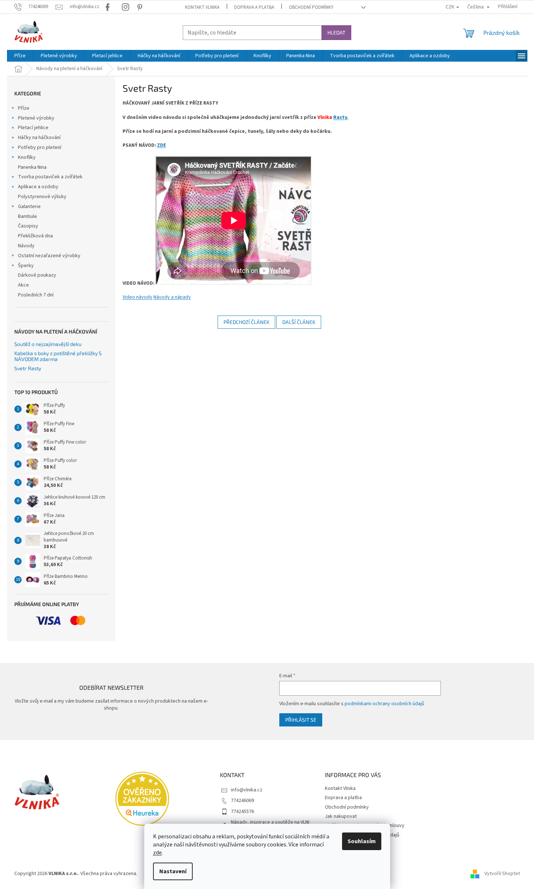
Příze (23, 108)
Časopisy (28, 226)
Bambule (27, 216)
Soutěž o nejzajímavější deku (47, 344)
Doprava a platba (254, 7)
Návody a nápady (172, 297)
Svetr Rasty (27, 368)
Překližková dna (35, 236)
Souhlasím (362, 841)
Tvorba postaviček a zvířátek (50, 177)
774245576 (242, 811)
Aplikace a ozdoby (38, 186)
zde (157, 853)
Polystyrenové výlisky (42, 196)
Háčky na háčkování (39, 137)
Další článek (298, 322)
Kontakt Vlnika (202, 7)
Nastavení (172, 871)
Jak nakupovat (341, 816)
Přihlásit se (300, 720)
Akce (23, 285)
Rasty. (340, 117)
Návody (26, 245)
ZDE (161, 145)
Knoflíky (27, 157)
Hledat (336, 32)
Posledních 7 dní (36, 295)
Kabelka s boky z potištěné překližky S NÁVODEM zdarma (58, 356)
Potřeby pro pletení (39, 147)
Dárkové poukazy (37, 275)
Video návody (137, 297)
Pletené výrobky (36, 118)
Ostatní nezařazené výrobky (49, 255)
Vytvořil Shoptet (502, 874)
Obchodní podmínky (311, 7)
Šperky (26, 265)
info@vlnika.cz (246, 790)
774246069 (242, 800)
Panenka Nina (32, 167)
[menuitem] (20, 56)
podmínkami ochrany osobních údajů (384, 703)
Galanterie (29, 206)
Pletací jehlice (33, 127)
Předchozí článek (246, 322)
